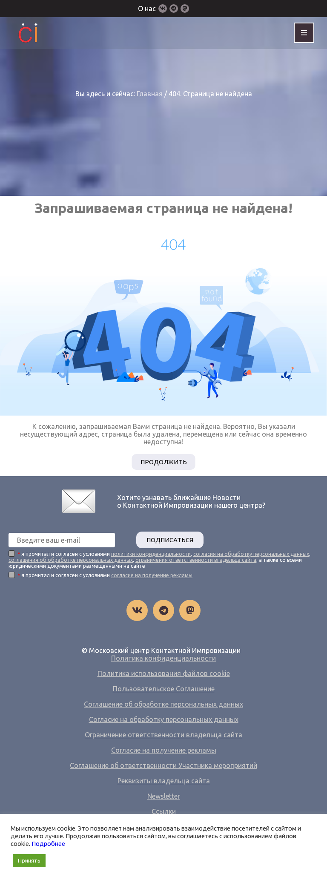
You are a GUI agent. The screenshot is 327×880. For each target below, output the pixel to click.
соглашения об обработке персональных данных (71, 560)
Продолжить (164, 462)
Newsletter (163, 796)
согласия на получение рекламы (151, 575)
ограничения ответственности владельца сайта (195, 560)
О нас (147, 8)
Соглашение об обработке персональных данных (163, 704)
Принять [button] (29, 860)
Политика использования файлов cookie (164, 673)
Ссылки (164, 811)
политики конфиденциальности (151, 554)
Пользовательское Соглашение (164, 689)
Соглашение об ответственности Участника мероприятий (163, 765)
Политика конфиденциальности (163, 658)
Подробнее (48, 843)
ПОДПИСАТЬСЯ (169, 540)
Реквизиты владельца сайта (164, 781)
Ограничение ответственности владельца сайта (163, 735)
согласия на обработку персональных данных (251, 554)
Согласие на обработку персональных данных (163, 719)
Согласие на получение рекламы (163, 750)
